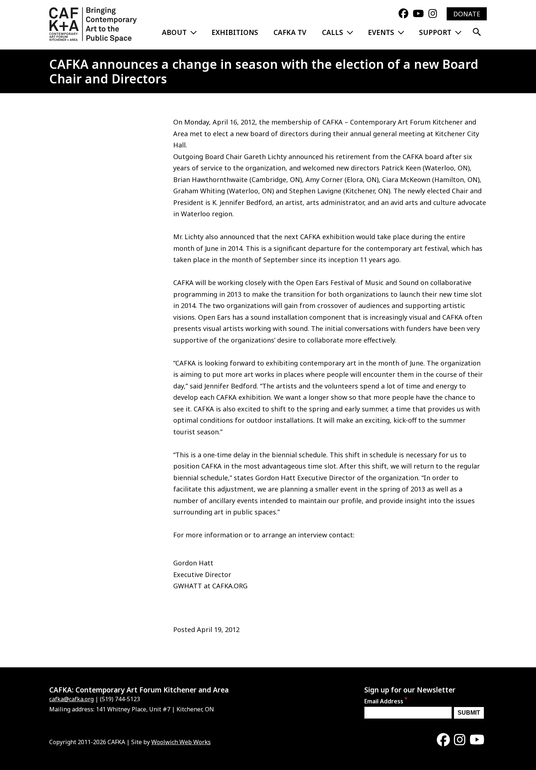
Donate (466, 13)
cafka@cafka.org (71, 699)
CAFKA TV (289, 32)
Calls (332, 32)
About (174, 32)
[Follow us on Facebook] (403, 14)
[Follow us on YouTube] (418, 14)
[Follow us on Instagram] (432, 14)
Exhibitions (234, 32)
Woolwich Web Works (181, 742)
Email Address (383, 702)
